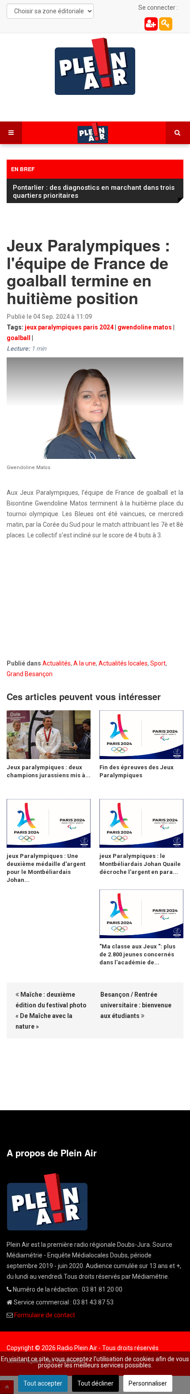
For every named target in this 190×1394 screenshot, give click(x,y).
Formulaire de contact (44, 1315)
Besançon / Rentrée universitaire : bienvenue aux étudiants (135, 1005)
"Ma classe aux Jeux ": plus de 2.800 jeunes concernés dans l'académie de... (137, 954)
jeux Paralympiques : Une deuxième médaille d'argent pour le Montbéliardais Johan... (46, 868)
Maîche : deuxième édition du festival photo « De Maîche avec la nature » (51, 1010)
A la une (84, 663)
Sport (158, 663)
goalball (18, 337)
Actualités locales (123, 663)
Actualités (56, 663)
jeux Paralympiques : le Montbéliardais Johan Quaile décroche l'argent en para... (140, 864)
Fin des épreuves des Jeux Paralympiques (136, 771)
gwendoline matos (145, 327)
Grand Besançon (30, 673)
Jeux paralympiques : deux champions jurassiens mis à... (49, 771)
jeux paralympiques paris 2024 (69, 327)
